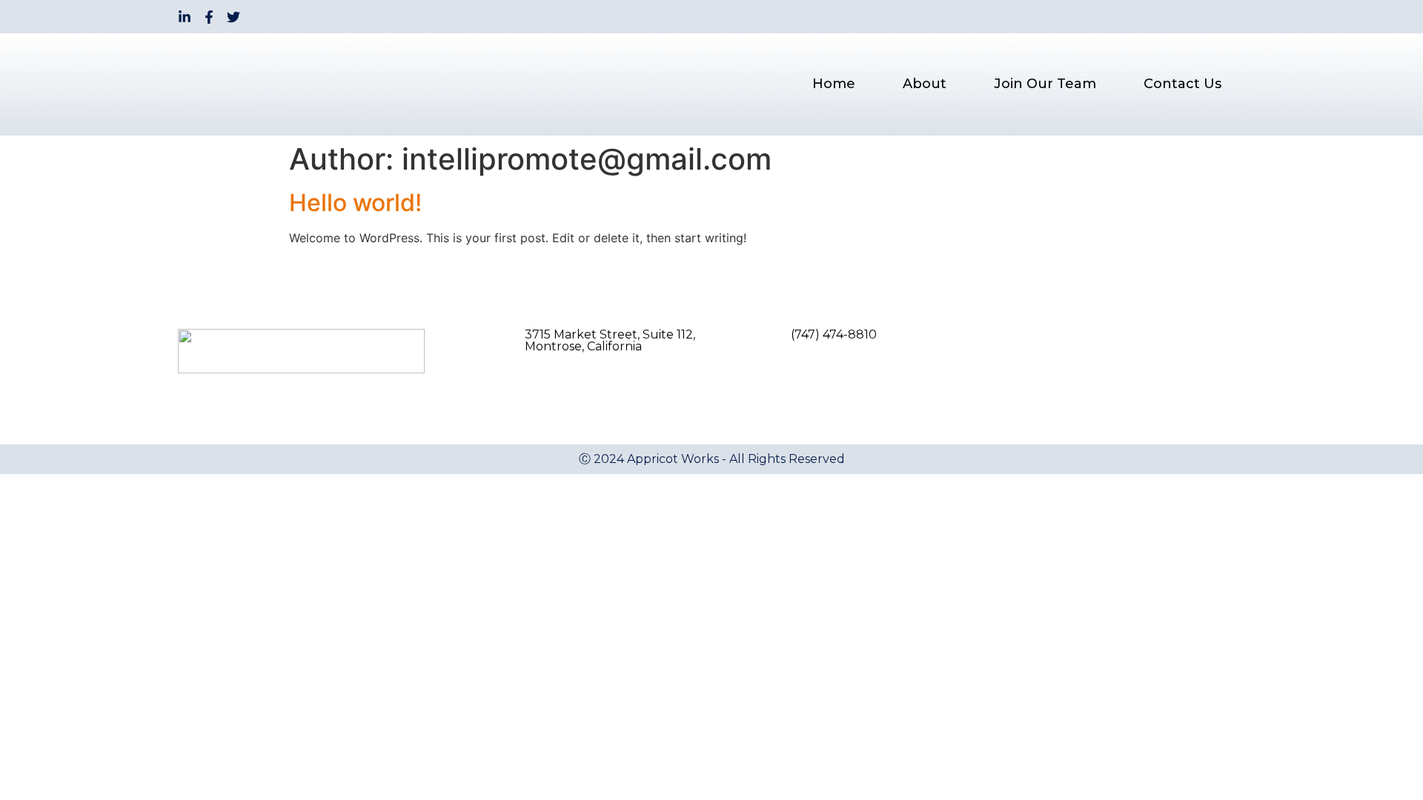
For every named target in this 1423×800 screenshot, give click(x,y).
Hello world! (355, 202)
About (924, 84)
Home (833, 84)
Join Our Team (1045, 84)
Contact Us (1182, 84)
